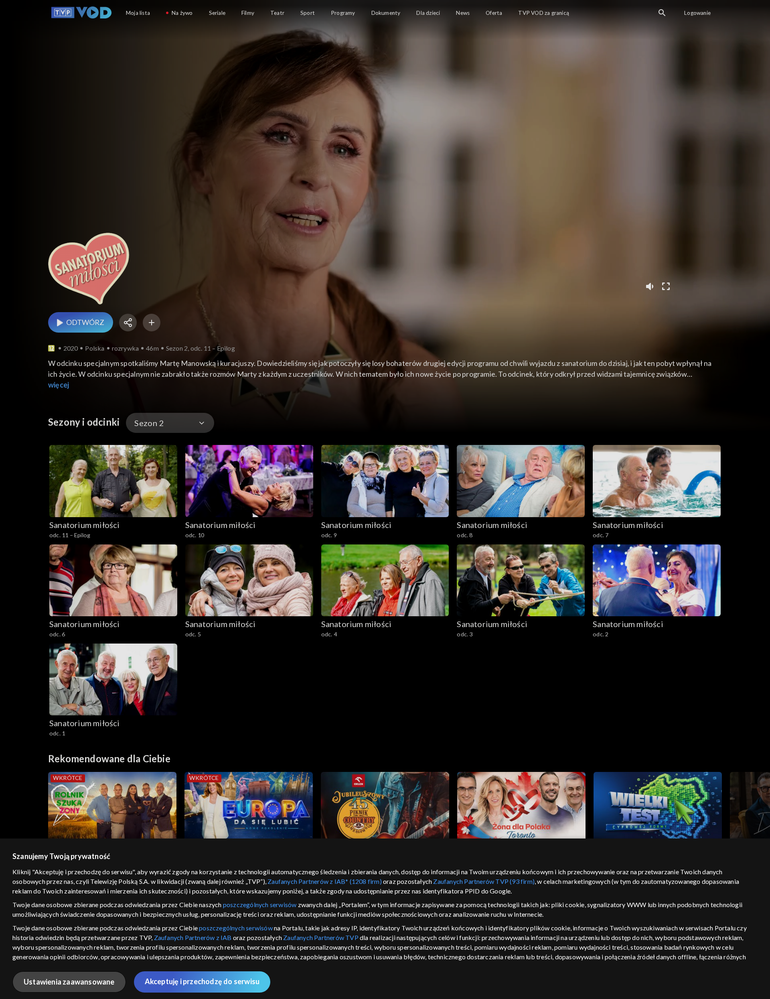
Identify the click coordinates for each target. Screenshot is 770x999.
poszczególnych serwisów (260, 904)
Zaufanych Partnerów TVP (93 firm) (484, 881)
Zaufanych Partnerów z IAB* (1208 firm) (324, 881)
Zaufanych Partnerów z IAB (193, 937)
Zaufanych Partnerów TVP (321, 937)
